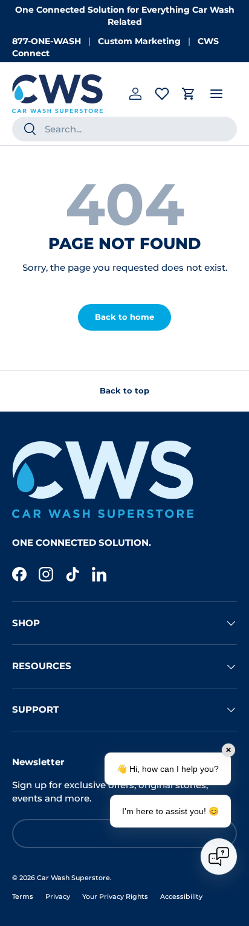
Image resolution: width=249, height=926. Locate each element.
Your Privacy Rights (115, 896)
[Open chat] (219, 856)
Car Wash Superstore (73, 877)
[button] (188, 93)
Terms (22, 896)
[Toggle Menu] (216, 93)
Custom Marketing (139, 41)
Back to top (124, 390)
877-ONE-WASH (46, 41)
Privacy (57, 896)
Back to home (124, 317)
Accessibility (181, 896)
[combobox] (124, 129)
